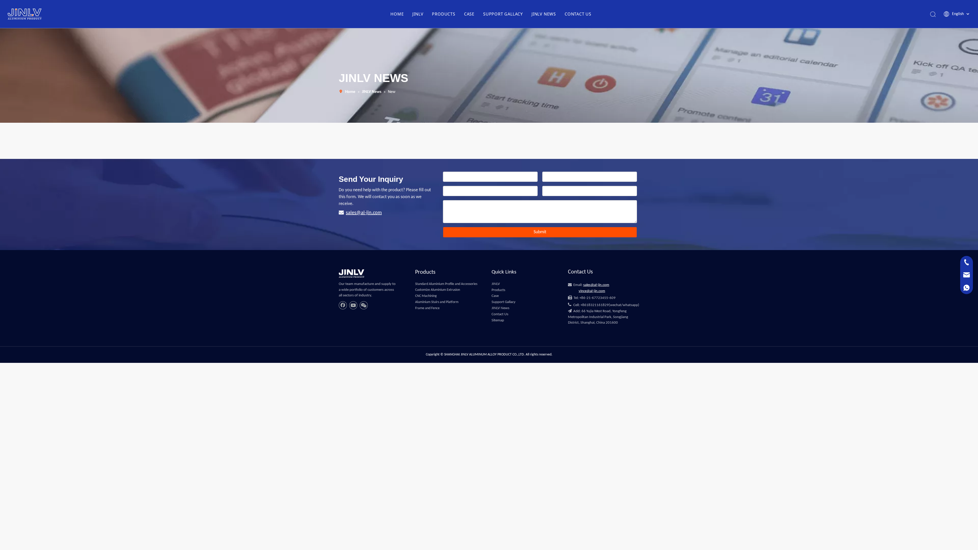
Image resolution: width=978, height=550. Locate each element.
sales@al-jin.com (364, 212)
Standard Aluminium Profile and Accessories (446, 284)
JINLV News (500, 308)
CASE (469, 14)
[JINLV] (351, 273)
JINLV (417, 14)
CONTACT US (578, 14)
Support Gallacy (503, 302)
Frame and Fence (427, 308)
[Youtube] (353, 305)
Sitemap (498, 320)
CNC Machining (426, 296)
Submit (540, 232)
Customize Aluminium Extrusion (437, 290)
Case (495, 296)
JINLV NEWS (544, 14)
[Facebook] (343, 305)
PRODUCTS (443, 14)
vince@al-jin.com (592, 291)
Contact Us (500, 314)
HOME (397, 14)
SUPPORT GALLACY (503, 14)
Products (498, 290)
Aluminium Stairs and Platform (436, 302)
